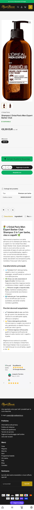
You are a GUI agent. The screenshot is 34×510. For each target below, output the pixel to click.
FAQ (2, 460)
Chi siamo (4, 458)
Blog (2, 463)
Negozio (4, 449)
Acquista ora (17, 172)
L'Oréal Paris (5, 112)
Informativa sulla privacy (9, 425)
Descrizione (8, 216)
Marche (4, 451)
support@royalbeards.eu (14, 415)
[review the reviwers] (6, 380)
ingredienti (18, 216)
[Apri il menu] (30, 7)
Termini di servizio (7, 432)
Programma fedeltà (7, 456)
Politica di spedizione (8, 429)
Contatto (4, 465)
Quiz (2, 453)
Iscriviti (27, 483)
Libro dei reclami (7, 437)
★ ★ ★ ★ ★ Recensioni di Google (17, 1)
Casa (3, 446)
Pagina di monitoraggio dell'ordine (12, 434)
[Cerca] (18, 7)
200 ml (5, 142)
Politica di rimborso (7, 427)
